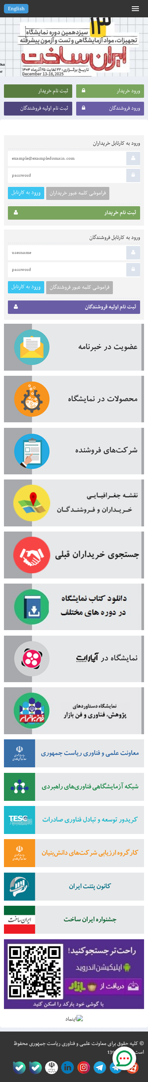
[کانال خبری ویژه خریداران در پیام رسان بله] (34, 1067)
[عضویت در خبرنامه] (74, 350)
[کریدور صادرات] (74, 822)
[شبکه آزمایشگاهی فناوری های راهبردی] (74, 789)
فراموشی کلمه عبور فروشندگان (79, 287)
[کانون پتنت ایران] (74, 889)
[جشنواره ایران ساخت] (74, 922)
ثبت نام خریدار (53, 91)
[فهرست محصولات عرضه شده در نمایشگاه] (74, 402)
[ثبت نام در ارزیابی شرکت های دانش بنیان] (74, 855)
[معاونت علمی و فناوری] (74, 755)
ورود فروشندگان (124, 108)
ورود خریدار (128, 91)
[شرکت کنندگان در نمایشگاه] (74, 454)
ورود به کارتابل (26, 192)
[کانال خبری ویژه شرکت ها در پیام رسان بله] (17, 1067)
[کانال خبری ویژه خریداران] (98, 1067)
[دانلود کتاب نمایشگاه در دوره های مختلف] (74, 610)
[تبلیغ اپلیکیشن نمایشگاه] (74, 977)
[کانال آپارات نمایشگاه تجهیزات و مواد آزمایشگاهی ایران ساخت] (74, 662)
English (16, 9)
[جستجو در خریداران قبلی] (74, 558)
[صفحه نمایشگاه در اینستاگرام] (82, 1067)
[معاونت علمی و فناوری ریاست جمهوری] (50, 1067)
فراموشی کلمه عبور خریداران (78, 193)
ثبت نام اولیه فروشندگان (44, 108)
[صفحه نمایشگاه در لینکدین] (66, 1067)
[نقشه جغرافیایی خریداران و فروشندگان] (74, 505)
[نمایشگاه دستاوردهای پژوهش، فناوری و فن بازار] (74, 713)
